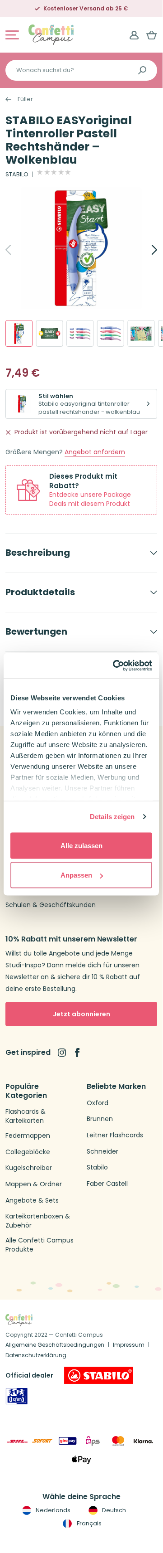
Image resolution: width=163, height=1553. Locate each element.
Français (88, 1523)
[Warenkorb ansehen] (151, 35)
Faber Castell (107, 1183)
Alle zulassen (81, 845)
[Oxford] (16, 1396)
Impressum (128, 1345)
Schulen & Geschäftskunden (50, 905)
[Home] (51, 34)
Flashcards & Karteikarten (25, 1116)
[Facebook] (77, 1052)
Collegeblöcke (27, 1152)
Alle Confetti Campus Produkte (39, 1245)
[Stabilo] (98, 1375)
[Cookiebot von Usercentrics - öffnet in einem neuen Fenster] (114, 666)
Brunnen (100, 1119)
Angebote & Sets (32, 1200)
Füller (25, 99)
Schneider (102, 1151)
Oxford (97, 1103)
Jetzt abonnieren (81, 1014)
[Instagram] (62, 1052)
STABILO (16, 174)
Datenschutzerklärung (35, 1355)
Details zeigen (112, 816)
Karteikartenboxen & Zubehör (37, 1221)
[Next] (144, 249)
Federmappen (27, 1135)
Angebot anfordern (95, 452)
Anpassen (76, 875)
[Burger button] (12, 34)
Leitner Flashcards (115, 1135)
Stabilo (97, 1167)
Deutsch (113, 1510)
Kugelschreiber (28, 1168)
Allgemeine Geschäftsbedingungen (54, 1345)
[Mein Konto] (134, 35)
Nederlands (52, 1510)
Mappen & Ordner (33, 1184)
